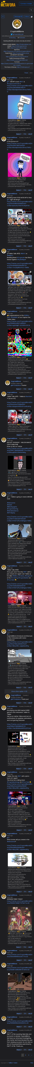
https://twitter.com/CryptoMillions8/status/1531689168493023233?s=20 (19, 1022)
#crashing (14, 578)
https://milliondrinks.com (23, 44)
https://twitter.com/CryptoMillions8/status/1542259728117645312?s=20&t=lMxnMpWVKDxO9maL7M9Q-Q (19, 146)
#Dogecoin (28, 576)
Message (18, 16)
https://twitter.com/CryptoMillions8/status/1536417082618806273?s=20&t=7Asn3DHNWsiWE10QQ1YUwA (19, 726)
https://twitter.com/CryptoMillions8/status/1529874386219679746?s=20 (19, 969)
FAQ (32, 1063)
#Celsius (21, 576)
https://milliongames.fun (19, 46)
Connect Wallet (26, 4)
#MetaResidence (12, 511)
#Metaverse (11, 503)
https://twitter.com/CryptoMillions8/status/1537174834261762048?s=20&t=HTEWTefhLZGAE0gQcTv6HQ (19, 519)
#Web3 (9, 505)
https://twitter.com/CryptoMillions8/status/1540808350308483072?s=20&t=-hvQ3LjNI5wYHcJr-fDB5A (19, 265)
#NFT (9, 317)
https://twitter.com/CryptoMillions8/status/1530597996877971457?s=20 (19, 902)
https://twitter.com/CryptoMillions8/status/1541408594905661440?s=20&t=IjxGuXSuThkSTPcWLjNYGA (19, 204)
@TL (8, 82)
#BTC (21, 82)
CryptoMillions (12, 78)
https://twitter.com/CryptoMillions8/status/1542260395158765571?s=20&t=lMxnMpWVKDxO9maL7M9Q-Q (19, 89)
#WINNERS (14, 317)
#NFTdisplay (11, 513)
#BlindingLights (12, 507)
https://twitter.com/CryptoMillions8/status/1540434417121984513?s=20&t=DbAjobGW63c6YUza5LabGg (19, 404)
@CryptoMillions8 (18, 34)
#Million (26, 315)
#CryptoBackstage (13, 782)
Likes (31, 73)
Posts (26, 73)
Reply (18, 134)
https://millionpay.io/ (23, 67)
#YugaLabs (21, 257)
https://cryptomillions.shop (21, 53)
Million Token (13, 1063)
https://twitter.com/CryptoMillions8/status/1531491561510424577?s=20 (19, 956)
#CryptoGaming (12, 509)
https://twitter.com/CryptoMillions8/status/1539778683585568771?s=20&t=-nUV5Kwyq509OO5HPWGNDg (19, 450)
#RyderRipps (21, 259)
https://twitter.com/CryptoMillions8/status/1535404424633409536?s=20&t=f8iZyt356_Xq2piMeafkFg (19, 786)
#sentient (28, 396)
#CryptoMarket (23, 578)
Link (29, 134)
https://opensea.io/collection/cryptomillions (17, 51)
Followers (21, 37)
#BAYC (23, 253)
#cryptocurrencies (13, 84)
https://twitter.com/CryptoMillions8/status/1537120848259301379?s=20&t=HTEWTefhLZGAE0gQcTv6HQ (19, 586)
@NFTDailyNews (16, 385)
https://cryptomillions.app (19, 48)
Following (12, 37)
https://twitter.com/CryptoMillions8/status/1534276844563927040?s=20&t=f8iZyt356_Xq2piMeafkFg (19, 644)
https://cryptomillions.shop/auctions (17, 56)
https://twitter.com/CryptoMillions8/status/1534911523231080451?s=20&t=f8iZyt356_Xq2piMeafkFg (19, 847)
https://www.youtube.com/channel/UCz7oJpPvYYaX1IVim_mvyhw (17, 64)
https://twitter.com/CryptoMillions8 (17, 60)
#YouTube (10, 580)
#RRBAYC (10, 255)
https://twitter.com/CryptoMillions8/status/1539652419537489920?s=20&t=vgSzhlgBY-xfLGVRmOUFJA (19, 323)
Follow (27, 16)
